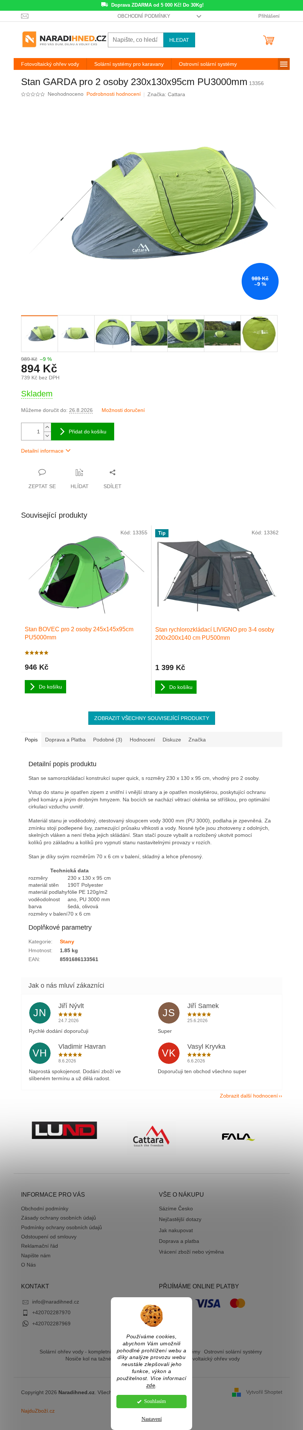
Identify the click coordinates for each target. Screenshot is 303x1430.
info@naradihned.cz (55, 1302)
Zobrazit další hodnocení (249, 1096)
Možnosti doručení (123, 410)
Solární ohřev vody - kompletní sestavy (85, 1352)
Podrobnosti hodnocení (113, 94)
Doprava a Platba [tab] (65, 740)
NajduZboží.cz (38, 1411)
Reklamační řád (39, 1246)
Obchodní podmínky (144, 16)
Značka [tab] (197, 740)
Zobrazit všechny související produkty (151, 718)
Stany (67, 941)
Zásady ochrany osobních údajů (58, 1218)
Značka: (166, 94)
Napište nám (36, 1255)
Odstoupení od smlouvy (48, 1237)
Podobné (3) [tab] (107, 740)
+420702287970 (51, 1312)
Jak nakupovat (176, 1230)
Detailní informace (42, 451)
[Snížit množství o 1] (47, 436)
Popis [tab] (31, 740)
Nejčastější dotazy (180, 1219)
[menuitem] (50, 64)
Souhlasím (155, 1401)
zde (151, 1385)
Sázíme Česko (176, 1208)
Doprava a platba (179, 1241)
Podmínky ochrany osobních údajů (61, 1227)
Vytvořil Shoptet (264, 1392)
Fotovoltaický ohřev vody (211, 1359)
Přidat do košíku (87, 432)
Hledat (179, 40)
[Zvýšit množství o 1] (47, 427)
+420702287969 (51, 1323)
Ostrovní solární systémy (233, 1352)
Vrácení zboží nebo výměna (191, 1252)
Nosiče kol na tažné (88, 1359)
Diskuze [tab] (172, 740)
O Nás (28, 1265)
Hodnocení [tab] (142, 740)
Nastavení (152, 1419)
